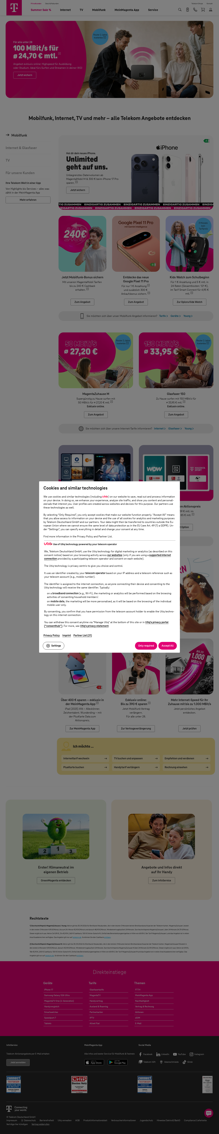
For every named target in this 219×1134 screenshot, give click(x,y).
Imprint (66, 635)
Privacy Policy (51, 635)
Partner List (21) (82, 635)
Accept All (168, 645)
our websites (114, 555)
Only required (146, 645)
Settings (56, 645)
